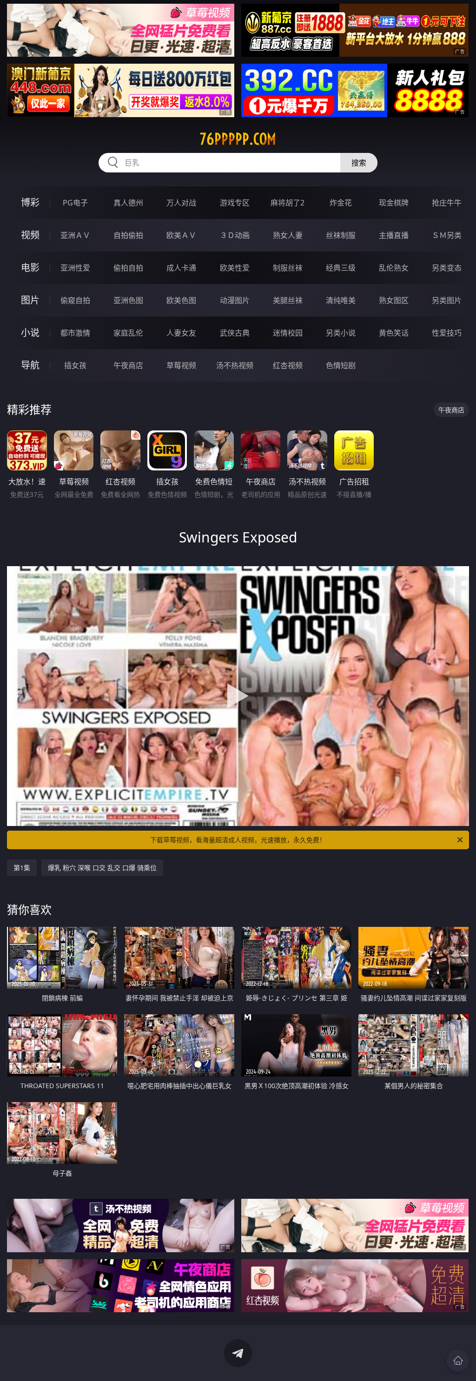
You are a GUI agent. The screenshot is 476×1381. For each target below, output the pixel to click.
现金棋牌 (394, 203)
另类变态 (447, 268)
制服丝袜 (288, 268)
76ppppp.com (238, 139)
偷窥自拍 (75, 300)
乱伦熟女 (394, 268)
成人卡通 (181, 268)
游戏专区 (235, 203)
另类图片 (447, 300)
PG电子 (75, 203)
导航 (30, 365)
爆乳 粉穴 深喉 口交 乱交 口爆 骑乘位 (102, 867)
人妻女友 (181, 333)
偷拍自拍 (128, 268)
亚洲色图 (128, 300)
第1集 (21, 867)
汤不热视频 (234, 365)
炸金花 (341, 203)
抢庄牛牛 (447, 203)
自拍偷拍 (128, 235)
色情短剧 (341, 365)
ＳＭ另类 (447, 235)
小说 (30, 332)
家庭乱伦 (128, 333)
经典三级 (341, 268)
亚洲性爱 (75, 268)
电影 (30, 267)
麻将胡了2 (287, 203)
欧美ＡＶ (181, 235)
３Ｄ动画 (235, 235)
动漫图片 (235, 300)
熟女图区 (394, 300)
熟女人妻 (288, 235)
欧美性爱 (235, 268)
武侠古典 (235, 333)
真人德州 (128, 203)
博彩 (30, 202)
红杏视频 (288, 365)
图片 (30, 300)
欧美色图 (181, 300)
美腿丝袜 (288, 300)
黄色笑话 (394, 333)
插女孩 (75, 365)
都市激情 (75, 333)
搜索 (358, 163)
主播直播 (394, 235)
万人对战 (181, 203)
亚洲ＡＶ (75, 235)
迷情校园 (288, 333)
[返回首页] (458, 1360)
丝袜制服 (341, 235)
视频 (30, 235)
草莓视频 (181, 365)
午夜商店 (128, 365)
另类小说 (341, 333)
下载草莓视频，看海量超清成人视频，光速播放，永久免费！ (238, 839)
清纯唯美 (341, 300)
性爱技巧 (447, 333)
